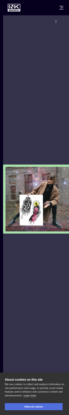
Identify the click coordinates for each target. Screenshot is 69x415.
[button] (56, 21)
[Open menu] (61, 7)
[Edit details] (56, 21)
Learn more (30, 395)
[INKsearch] (14, 7)
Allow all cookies (33, 406)
